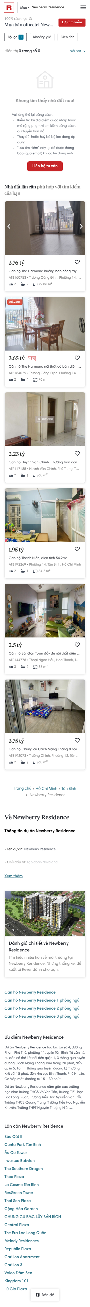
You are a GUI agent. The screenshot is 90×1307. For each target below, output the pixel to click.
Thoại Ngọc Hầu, (42, 660)
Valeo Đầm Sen (18, 1273)
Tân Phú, (80, 469)
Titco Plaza (14, 1177)
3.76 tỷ (16, 263)
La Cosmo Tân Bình (21, 1185)
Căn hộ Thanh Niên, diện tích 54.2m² (38, 558)
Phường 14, (68, 278)
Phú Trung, (65, 469)
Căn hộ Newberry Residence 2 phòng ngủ (42, 1009)
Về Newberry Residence (36, 818)
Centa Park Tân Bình (22, 1145)
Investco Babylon (19, 1161)
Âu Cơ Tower (15, 1153)
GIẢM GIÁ (14, 302)
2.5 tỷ (15, 645)
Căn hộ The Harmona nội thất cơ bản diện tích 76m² (45, 367)
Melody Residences (21, 1241)
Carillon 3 (13, 1265)
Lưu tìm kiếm (72, 22)
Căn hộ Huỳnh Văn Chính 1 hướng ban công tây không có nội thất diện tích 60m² (45, 462)
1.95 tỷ (16, 550)
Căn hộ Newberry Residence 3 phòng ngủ (42, 1017)
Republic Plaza (17, 1249)
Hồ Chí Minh (71, 565)
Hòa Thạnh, (65, 660)
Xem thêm (13, 877)
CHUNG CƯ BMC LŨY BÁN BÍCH (32, 1217)
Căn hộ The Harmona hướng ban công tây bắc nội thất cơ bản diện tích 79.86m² (45, 271)
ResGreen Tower (18, 1193)
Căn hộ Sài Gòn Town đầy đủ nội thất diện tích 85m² (45, 654)
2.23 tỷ (17, 454)
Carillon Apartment (22, 1257)
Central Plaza (16, 1225)
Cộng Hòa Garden (21, 1209)
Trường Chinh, (40, 756)
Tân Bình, (54, 565)
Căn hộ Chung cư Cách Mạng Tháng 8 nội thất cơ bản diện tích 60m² (45, 749)
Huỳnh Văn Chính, (43, 469)
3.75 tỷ (16, 741)
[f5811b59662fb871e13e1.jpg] (45, 254)
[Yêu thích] (77, 262)
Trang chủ (22, 789)
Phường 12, (60, 756)
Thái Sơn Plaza (17, 1201)
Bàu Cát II (13, 1137)
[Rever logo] (9, 8)
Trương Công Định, (43, 278)
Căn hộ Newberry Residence (30, 993)
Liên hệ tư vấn (45, 166)
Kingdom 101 (16, 1281)
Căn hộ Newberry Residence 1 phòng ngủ (42, 1001)
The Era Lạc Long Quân (25, 1233)
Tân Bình (69, 789)
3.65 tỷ (17, 358)
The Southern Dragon (23, 1169)
